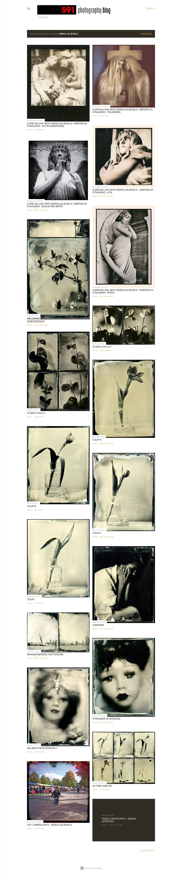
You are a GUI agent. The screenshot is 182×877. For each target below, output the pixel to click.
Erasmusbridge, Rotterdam (45, 654)
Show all (146, 34)
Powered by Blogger (93, 868)
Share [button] (29, 130)
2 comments (39, 322)
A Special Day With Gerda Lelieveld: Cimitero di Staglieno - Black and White (57, 205)
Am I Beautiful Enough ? (42, 748)
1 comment (103, 116)
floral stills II (101, 347)
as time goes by (102, 786)
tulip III (31, 506)
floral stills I (36, 413)
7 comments (39, 130)
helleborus (35, 318)
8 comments (104, 789)
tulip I (31, 599)
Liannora (98, 625)
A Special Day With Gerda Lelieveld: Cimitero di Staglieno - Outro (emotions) (57, 124)
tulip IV (97, 440)
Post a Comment (106, 196)
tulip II (96, 533)
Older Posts (147, 850)
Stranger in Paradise (106, 719)
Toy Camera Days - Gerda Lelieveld (49, 825)
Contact (43, 17)
